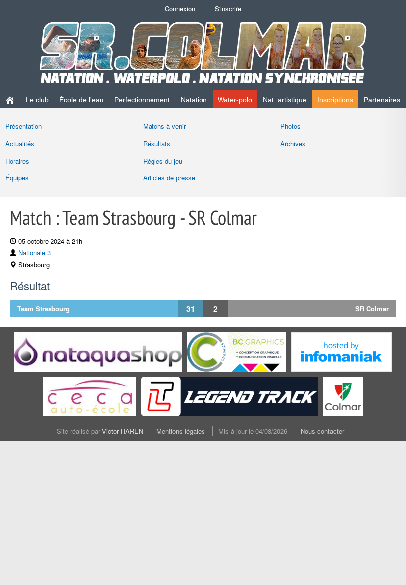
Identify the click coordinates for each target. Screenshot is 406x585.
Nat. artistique (284, 100)
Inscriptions (335, 100)
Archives (292, 143)
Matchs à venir (164, 126)
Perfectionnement (142, 100)
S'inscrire (228, 8)
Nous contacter (322, 431)
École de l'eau (81, 100)
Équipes (17, 177)
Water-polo (235, 100)
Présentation (23, 126)
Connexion (180, 8)
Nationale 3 (34, 252)
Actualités (19, 143)
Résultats (156, 143)
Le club (37, 100)
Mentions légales (180, 431)
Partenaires (382, 100)
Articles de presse (169, 177)
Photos (290, 126)
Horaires (17, 161)
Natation (194, 100)
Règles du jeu (162, 161)
